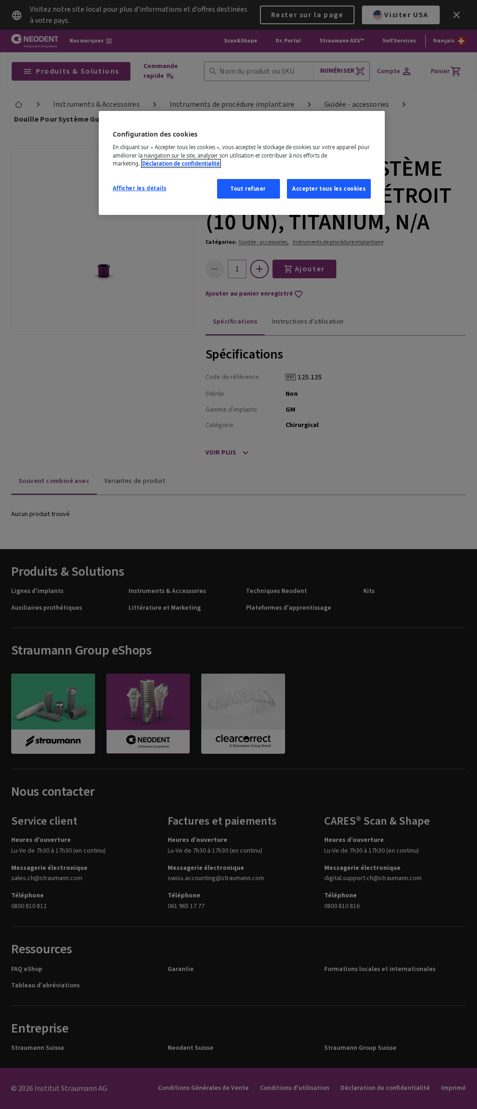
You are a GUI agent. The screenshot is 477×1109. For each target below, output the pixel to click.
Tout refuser (248, 188)
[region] (242, 163)
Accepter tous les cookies (329, 188)
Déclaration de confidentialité (181, 163)
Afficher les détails (139, 188)
